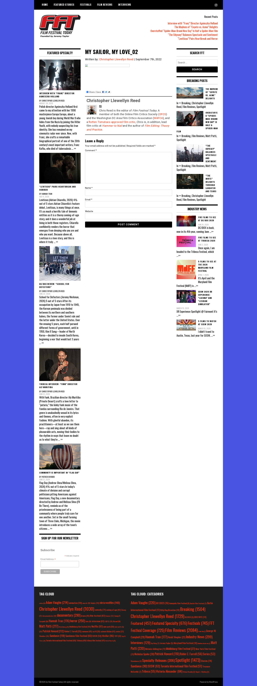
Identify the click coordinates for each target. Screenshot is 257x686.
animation (75, 602)
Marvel (116, 621)
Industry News (199, 636)
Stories (206, 661)
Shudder (44, 636)
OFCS (162, 114)
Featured (141, 623)
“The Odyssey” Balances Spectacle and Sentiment (193, 35)
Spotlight (187, 660)
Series (209, 654)
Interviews (124, 4)
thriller (108, 636)
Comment (91, 150)
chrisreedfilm (110, 602)
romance (87, 631)
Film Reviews (104, 4)
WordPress (213, 681)
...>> (211, 231)
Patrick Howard (53, 631)
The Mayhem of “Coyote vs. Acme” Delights (196, 27)
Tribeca (81, 640)
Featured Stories (64, 4)
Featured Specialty (169, 623)
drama (85, 615)
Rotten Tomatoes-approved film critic (112, 122)
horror (77, 620)
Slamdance (136, 661)
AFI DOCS (162, 603)
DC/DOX (189, 617)
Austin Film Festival (198, 603)
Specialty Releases (158, 660)
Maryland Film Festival (185, 643)
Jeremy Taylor (166, 643)
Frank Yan (201, 631)
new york (108, 626)
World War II (110, 640)
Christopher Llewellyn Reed (116, 59)
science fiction (108, 631)
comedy (100, 609)
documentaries (49, 616)
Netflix (97, 626)
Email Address (48, 559)
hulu (88, 621)
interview (98, 621)
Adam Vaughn (57, 602)
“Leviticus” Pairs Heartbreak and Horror (198, 38)
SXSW (96, 635)
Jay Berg (155, 643)
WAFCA (158, 118)
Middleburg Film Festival (80, 626)
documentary (68, 615)
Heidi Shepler (176, 637)
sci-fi (96, 631)
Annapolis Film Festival (179, 603)
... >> (74, 148)
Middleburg (64, 627)
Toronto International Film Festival (61, 640)
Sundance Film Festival (78, 636)
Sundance (57, 636)
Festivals (85, 4)
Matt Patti (48, 626)
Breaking (192, 609)
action (42, 603)
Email (88, 199)
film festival (97, 615)
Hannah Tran (59, 621)
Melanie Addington (155, 648)
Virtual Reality (189, 672)
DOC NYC (200, 617)
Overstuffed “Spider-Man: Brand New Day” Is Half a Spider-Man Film (184, 31)
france (110, 616)
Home (45, 4)
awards (86, 603)
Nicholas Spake (144, 654)
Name (89, 188)
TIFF (117, 635)
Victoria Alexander (169, 671)
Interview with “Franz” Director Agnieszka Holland (193, 23)
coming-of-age (113, 609)
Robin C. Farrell (72, 631)
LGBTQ (109, 621)
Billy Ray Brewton (170, 610)
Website (89, 211)
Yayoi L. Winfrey (202, 672)
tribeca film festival (96, 640)
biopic (95, 603)
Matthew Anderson (204, 643)
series (120, 631)
